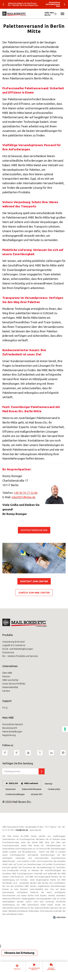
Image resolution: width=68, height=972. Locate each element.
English (13, 783)
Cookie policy (54, 789)
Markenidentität (10, 687)
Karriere (6, 691)
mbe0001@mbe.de (23, 497)
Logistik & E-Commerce (13, 645)
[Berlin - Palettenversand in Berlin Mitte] (34, 14)
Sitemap (48, 783)
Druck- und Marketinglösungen (17, 649)
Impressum (11, 789)
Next (64, 4)
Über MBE (7, 673)
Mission (6, 676)
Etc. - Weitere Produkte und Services (20, 656)
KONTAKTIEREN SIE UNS (34, 530)
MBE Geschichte (10, 680)
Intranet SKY (36, 794)
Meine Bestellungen (12, 731)
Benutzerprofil (9, 728)
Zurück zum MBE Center (34, 592)
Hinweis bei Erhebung (19, 952)
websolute (61, 917)
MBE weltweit (31, 783)
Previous (3, 4)
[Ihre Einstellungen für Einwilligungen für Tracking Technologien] (65, 729)
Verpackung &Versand (13, 641)
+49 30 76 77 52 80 (25, 492)
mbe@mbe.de (21, 830)
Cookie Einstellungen (15, 794)
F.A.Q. (5, 707)
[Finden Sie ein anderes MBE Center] (55, 14)
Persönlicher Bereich (12, 724)
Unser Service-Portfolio (13, 683)
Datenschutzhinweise (31, 789)
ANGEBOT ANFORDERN (51, 968)
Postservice (8, 652)
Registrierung (9, 735)
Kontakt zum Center (34, 581)
